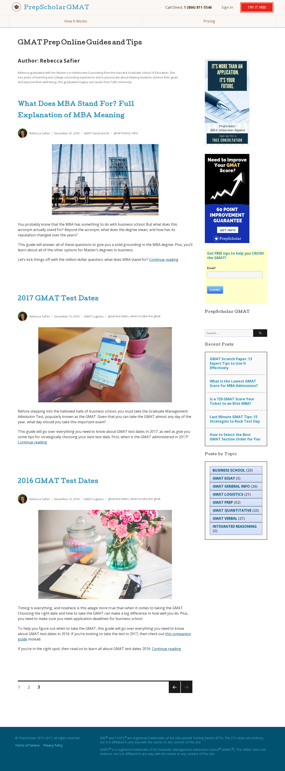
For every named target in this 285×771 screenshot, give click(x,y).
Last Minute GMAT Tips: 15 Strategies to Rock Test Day (235, 419)
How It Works (75, 21)
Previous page (174, 692)
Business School (229, 470)
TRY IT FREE (257, 7)
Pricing (209, 21)
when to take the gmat (145, 316)
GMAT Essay (224, 478)
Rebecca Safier (39, 133)
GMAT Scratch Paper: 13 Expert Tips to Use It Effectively (231, 363)
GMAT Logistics (94, 316)
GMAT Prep (223, 502)
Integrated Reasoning (235, 526)
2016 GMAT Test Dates (58, 482)
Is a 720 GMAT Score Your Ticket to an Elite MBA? (232, 401)
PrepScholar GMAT (56, 8)
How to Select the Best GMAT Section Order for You (235, 437)
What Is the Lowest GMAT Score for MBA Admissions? (234, 383)
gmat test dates (118, 316)
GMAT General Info (97, 133)
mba (135, 133)
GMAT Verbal (225, 518)
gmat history (122, 133)
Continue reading (163, 259)
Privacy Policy (53, 745)
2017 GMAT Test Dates (58, 299)
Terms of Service (27, 745)
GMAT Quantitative (232, 510)
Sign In (227, 7)
